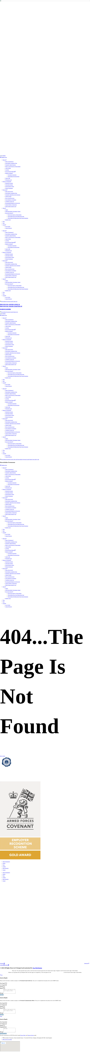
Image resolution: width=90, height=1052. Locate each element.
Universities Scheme (9, 184)
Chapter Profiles (8, 196)
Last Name (2, 1004)
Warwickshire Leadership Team (11, 163)
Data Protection (5, 868)
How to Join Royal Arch (9, 198)
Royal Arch (5, 189)
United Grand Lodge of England (57, 972)
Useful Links (7, 178)
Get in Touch (7, 226)
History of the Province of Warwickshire (12, 166)
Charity (4, 208)
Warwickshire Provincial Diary (13, 176)
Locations (7, 169)
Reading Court (8, 219)
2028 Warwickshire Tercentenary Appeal (12, 211)
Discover (4, 159)
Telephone (2, 1027)
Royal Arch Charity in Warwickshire (14, 214)
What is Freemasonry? (9, 161)
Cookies (4, 866)
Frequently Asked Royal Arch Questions (12, 194)
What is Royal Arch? (9, 191)
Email (1, 986)
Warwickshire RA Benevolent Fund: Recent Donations (18, 218)
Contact (4, 224)
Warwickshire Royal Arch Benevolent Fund (16, 216)
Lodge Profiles (8, 168)
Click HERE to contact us (6, 779)
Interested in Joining (9, 183)
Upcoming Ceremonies (12, 174)
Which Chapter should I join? (10, 206)
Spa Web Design (37, 968)
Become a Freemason (7, 181)
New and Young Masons (9, 171)
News (4, 221)
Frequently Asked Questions (10, 164)
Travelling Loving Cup (9, 201)
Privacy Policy (23, 1035)
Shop (4, 223)
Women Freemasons (9, 188)
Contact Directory (8, 228)
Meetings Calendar (8, 173)
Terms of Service (31, 1035)
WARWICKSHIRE (5, 309)
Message (1, 993)
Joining (4, 863)
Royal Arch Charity (9, 213)
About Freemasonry (6, 861)
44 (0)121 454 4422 (5, 777)
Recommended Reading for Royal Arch (12, 203)
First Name (2, 983)
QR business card (8, 179)
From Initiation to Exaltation (10, 199)
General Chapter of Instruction (11, 204)
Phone (1, 988)
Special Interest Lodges (9, 186)
